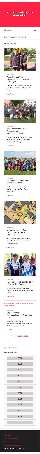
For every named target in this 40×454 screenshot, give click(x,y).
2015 (20, 422)
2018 (20, 405)
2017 (20, 411)
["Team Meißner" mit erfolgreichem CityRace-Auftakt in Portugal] (20, 59)
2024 (20, 370)
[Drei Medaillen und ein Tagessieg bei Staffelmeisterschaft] (20, 111)
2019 (20, 399)
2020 (20, 393)
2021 (20, 387)
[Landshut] (12, 31)
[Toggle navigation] (35, 31)
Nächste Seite (22, 336)
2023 (20, 376)
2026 (20, 358)
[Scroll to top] (35, 449)
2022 (20, 381)
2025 (20, 364)
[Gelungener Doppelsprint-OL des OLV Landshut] (20, 163)
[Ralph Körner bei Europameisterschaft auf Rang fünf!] (20, 304)
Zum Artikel (10, 94)
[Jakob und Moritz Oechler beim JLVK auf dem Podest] (20, 264)
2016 (20, 416)
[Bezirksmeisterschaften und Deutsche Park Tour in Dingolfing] (20, 212)
